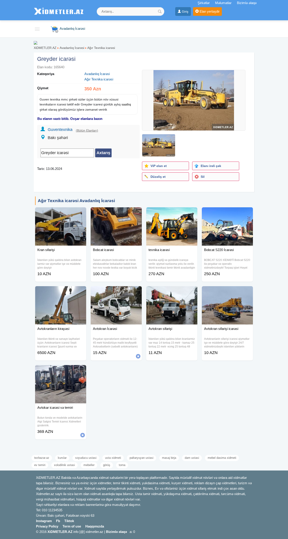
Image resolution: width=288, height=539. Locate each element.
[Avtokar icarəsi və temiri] (60, 370)
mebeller (88, 465)
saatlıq (126, 104)
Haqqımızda (94, 526)
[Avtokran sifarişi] (171, 291)
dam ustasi (192, 457)
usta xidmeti (113, 457)
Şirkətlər (204, 3)
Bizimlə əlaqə (246, 3)
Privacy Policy (47, 526)
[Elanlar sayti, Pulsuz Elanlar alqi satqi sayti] (35, 42)
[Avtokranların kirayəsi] (60, 291)
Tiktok (69, 521)
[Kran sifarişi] (60, 213)
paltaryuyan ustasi (141, 457)
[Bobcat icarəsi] (116, 213)
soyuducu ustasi (86, 457)
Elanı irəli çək (211, 166)
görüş (106, 465)
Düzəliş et (158, 176)
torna (122, 465)
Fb (58, 521)
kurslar (62, 457)
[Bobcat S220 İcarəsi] (227, 213)
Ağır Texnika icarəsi (101, 48)
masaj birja (169, 457)
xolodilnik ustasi (64, 465)
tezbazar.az (41, 457)
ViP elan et (159, 166)
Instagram (44, 521)
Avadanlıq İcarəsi (72, 48)
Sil (203, 176)
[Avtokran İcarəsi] (116, 291)
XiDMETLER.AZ (45, 48)
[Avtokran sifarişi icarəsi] (227, 291)
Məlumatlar (223, 3)
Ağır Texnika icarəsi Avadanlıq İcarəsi (76, 200)
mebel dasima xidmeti (222, 457)
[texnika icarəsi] (171, 213)
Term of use (72, 526)
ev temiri (39, 465)
